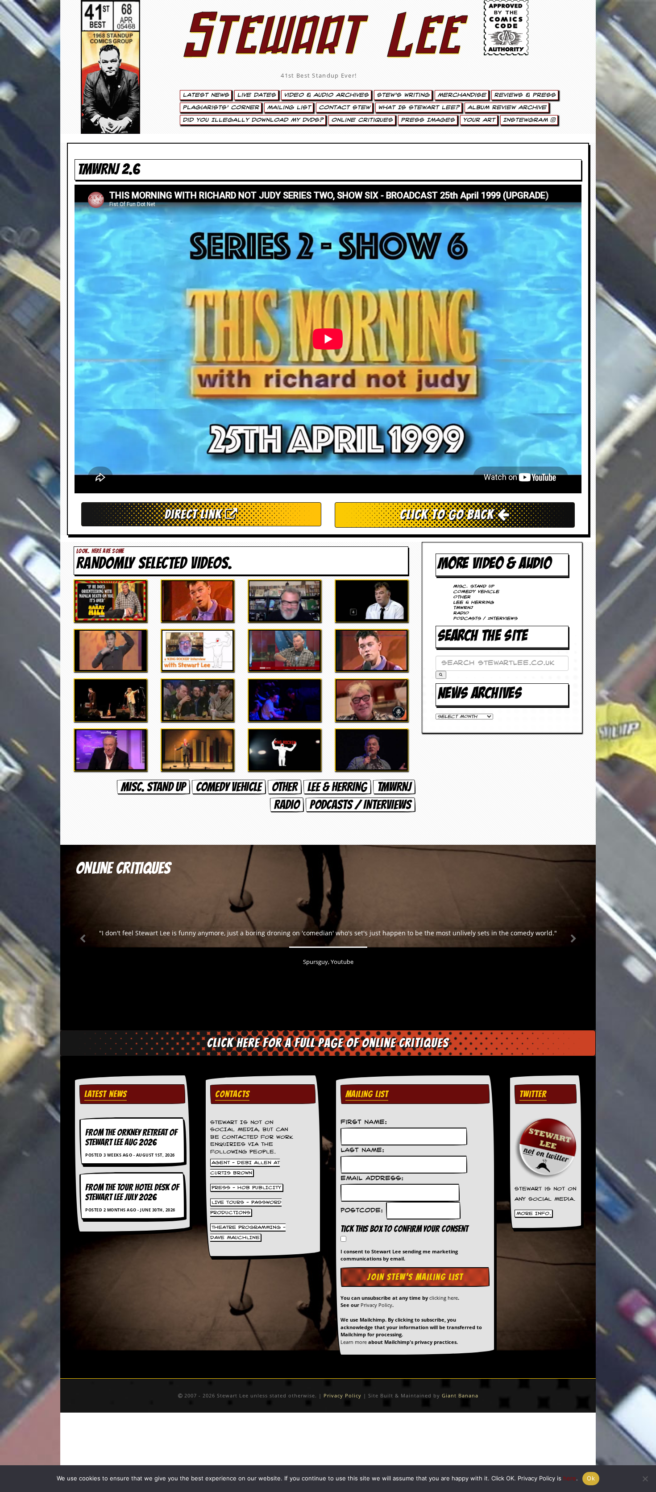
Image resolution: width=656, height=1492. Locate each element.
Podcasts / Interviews (360, 804)
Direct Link (195, 514)
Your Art (479, 120)
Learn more (353, 1342)
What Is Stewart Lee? (418, 107)
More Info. (533, 1213)
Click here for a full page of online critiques (328, 1043)
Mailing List (289, 107)
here (569, 1478)
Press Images (428, 120)
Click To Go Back (449, 514)
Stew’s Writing (403, 95)
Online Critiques (362, 120)
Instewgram (526, 120)
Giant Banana (460, 1395)
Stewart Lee (319, 47)
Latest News (206, 95)
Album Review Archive (506, 107)
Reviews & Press (525, 95)
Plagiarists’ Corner (221, 107)
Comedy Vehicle (229, 787)
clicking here (443, 1297)
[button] (441, 675)
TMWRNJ (394, 787)
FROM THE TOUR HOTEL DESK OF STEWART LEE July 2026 (132, 1192)
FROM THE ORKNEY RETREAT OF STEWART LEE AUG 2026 (131, 1137)
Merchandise (461, 95)
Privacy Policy (376, 1305)
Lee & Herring (337, 787)
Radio (286, 804)
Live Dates (256, 95)
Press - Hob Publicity (246, 1187)
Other (284, 787)
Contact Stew (344, 107)
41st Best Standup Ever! (319, 75)
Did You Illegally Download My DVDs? (253, 120)
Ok (591, 1478)
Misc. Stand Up (153, 787)
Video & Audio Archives (326, 95)
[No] (644, 1478)
